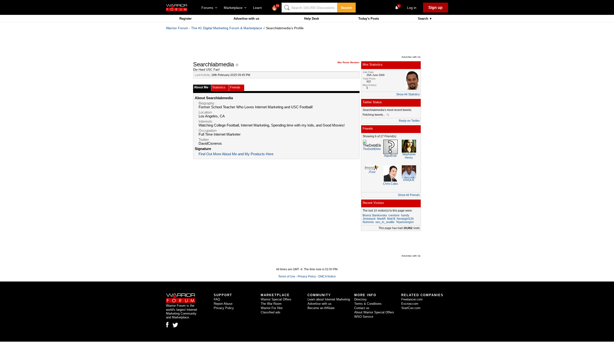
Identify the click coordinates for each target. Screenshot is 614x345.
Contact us (361, 308)
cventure (394, 215)
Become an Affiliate (321, 308)
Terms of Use (286, 276)
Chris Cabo (390, 183)
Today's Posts (368, 18)
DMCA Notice (327, 276)
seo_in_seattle (385, 222)
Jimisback (369, 218)
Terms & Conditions (368, 303)
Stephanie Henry (409, 156)
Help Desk (311, 18)
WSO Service (363, 316)
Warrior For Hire (272, 308)
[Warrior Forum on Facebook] (167, 325)
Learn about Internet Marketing (328, 299)
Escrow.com (409, 303)
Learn (259, 8)
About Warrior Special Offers (374, 312)
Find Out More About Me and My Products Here (236, 154)
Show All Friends (409, 195)
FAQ (217, 299)
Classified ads (270, 312)
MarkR (381, 218)
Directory (360, 299)
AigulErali (390, 155)
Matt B (391, 218)
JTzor (372, 172)
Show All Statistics (408, 94)
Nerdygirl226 (405, 218)
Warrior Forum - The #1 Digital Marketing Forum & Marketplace (214, 28)
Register (185, 18)
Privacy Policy (307, 276)
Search (346, 8)
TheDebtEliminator (375, 149)
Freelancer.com (412, 299)
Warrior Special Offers (276, 299)
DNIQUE (408, 180)
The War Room (271, 303)
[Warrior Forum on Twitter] (175, 325)
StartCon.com (410, 308)
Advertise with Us (410, 57)
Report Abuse (223, 303)
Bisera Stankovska (375, 215)
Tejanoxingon (405, 222)
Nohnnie (368, 222)
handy (405, 215)
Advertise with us (246, 18)
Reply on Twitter (409, 120)
